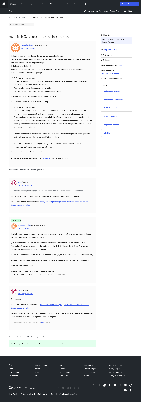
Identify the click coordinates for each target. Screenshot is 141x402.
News (11, 369)
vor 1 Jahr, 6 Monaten (28, 48)
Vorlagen (37, 376)
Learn (61, 365)
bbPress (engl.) (115, 372)
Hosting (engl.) (14, 372)
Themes (37, 369)
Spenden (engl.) (91, 372)
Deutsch (32, 388)
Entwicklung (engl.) (66, 372)
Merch (87, 376)
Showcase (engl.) (40, 365)
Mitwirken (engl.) (90, 365)
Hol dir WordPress (129, 4)
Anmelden (47, 158)
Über (10, 365)
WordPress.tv (65, 376)
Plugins (36, 372)
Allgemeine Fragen (22, 17)
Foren (11, 11)
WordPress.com (116, 365)
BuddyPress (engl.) (117, 376)
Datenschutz (13, 376)
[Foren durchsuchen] (32, 24)
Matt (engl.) (114, 369)
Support (62, 369)
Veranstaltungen (90, 369)
